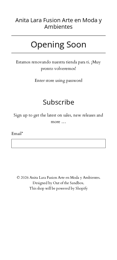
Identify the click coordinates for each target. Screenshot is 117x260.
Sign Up (58, 159)
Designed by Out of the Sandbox (58, 183)
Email (17, 133)
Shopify (82, 188)
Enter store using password (58, 80)
